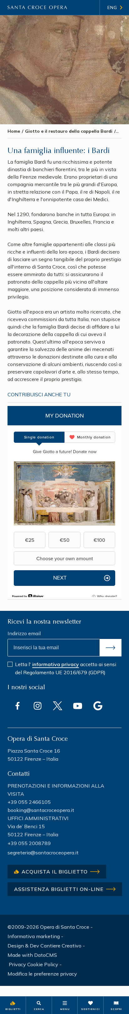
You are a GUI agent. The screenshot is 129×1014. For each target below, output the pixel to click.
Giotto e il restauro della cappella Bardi (68, 131)
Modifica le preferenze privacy (42, 974)
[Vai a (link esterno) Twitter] (58, 706)
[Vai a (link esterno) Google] (98, 706)
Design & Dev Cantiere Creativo (44, 945)
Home (14, 131)
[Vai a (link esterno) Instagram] (38, 706)
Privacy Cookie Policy (33, 964)
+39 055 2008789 (29, 843)
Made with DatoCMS (32, 955)
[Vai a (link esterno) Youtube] (78, 706)
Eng (112, 7)
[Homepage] (37, 7)
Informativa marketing (34, 936)
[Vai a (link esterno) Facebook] (18, 706)
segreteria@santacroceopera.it (43, 852)
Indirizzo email (24, 633)
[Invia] (110, 647)
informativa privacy (55, 664)
